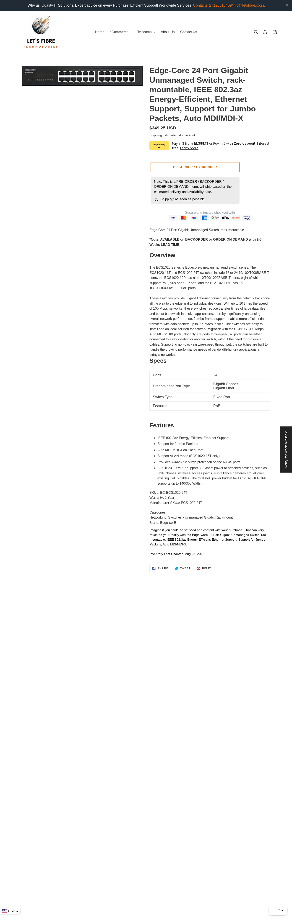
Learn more (189, 148)
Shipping (155, 135)
